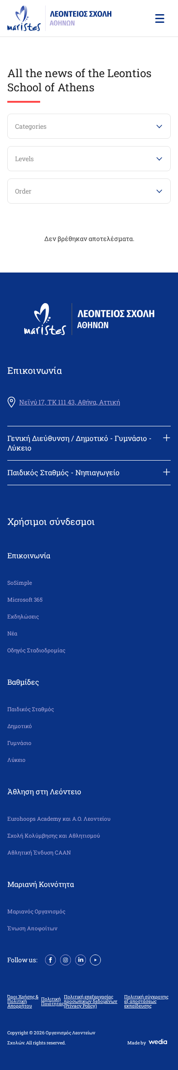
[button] (159, 18)
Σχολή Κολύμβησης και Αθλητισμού (53, 835)
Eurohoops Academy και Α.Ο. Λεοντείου (58, 818)
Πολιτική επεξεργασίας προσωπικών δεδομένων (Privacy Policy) (90, 1001)
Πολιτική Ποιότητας (52, 1001)
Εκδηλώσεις (23, 616)
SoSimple (19, 582)
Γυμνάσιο (19, 743)
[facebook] (50, 959)
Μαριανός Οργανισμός (36, 911)
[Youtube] (95, 959)
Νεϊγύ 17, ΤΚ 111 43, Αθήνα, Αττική (69, 402)
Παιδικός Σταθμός (30, 709)
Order (23, 191)
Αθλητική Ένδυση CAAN (39, 852)
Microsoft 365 (24, 599)
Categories (31, 126)
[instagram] (65, 959)
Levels (24, 158)
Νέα (12, 633)
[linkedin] (80, 959)
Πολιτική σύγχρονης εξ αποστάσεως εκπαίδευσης (146, 1001)
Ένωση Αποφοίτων (32, 928)
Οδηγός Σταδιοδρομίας (36, 650)
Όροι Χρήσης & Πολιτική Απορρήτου (22, 1001)
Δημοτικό (19, 726)
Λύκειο (16, 759)
